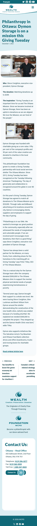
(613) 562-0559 (15, 464)
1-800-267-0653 (20, 467)
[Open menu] (33, 7)
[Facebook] (30, 1)
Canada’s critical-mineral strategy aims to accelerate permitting (28, 368)
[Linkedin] (26, 1)
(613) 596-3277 (21, 461)
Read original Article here (13, 351)
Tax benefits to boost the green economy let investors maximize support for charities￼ (9, 370)
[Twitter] (23, 1)
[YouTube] (33, 1)
